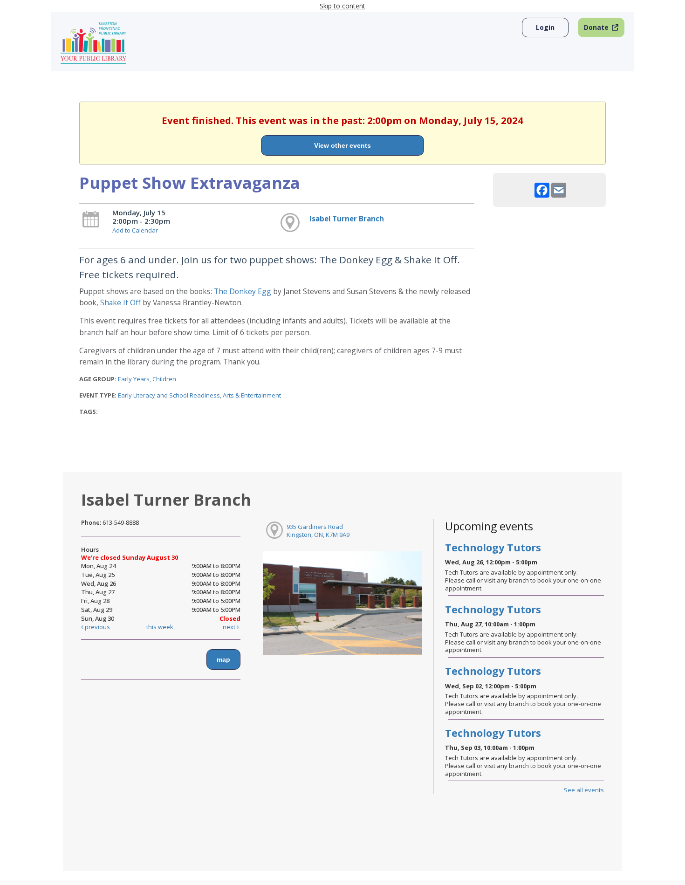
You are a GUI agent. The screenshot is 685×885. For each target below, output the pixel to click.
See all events (584, 790)
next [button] (230, 627)
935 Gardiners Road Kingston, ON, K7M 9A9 (318, 530)
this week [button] (159, 627)
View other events (342, 145)
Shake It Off (120, 302)
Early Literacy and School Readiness (169, 395)
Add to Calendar (135, 230)
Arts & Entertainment (252, 395)
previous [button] (96, 627)
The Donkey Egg (242, 291)
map (223, 659)
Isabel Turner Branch (346, 218)
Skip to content (342, 5)
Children (164, 379)
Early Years (134, 379)
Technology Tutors (493, 547)
